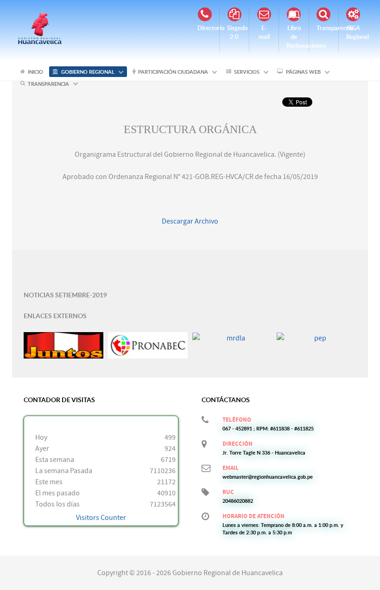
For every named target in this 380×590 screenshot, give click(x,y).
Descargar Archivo (190, 221)
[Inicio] (40, 27)
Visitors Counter (101, 517)
